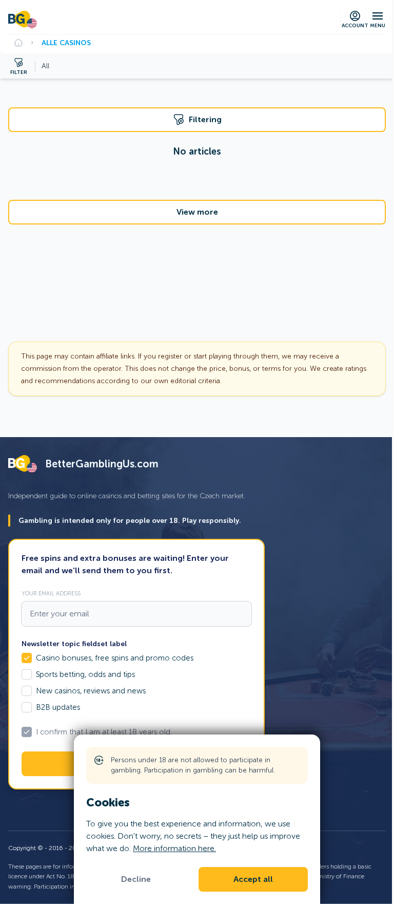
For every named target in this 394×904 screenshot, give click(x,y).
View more (197, 212)
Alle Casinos (66, 43)
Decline (136, 879)
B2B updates (58, 707)
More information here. (174, 848)
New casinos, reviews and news (91, 691)
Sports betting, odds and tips (85, 674)
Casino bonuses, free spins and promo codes (114, 658)
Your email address (51, 593)
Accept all (253, 879)
